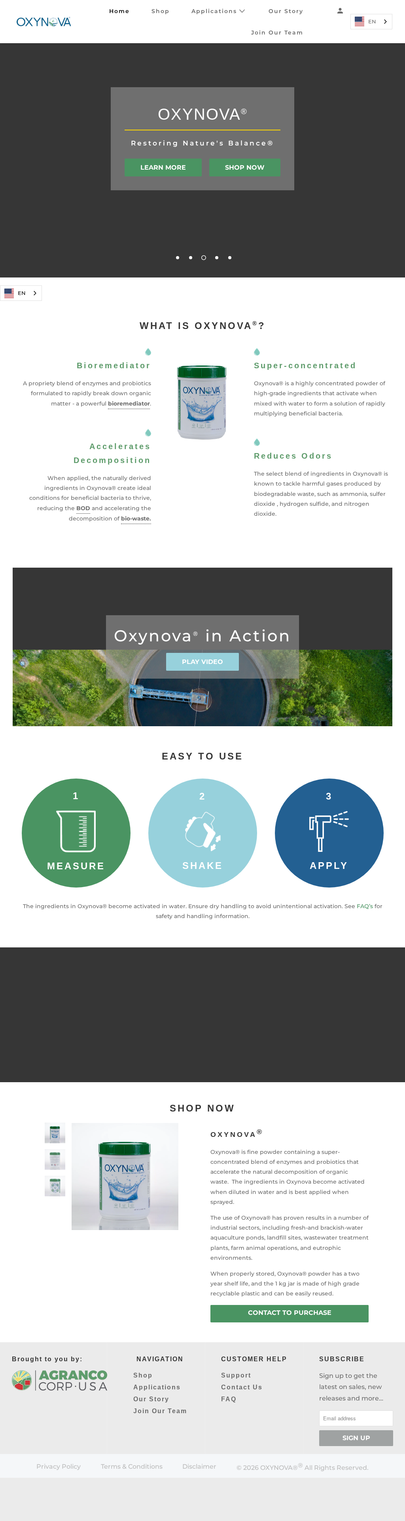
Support (236, 1375)
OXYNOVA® (279, 1467)
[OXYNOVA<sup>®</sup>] (125, 1176)
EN (372, 21)
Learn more (163, 167)
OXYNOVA (236, 1134)
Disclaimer (199, 1466)
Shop (160, 11)
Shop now (245, 167)
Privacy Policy (58, 1466)
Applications (215, 11)
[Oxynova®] (45, 21)
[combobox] (371, 21)
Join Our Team (277, 32)
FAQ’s (365, 906)
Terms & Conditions (132, 1466)
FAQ (229, 1399)
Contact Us (242, 1387)
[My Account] (341, 11)
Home (119, 11)
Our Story (286, 11)
